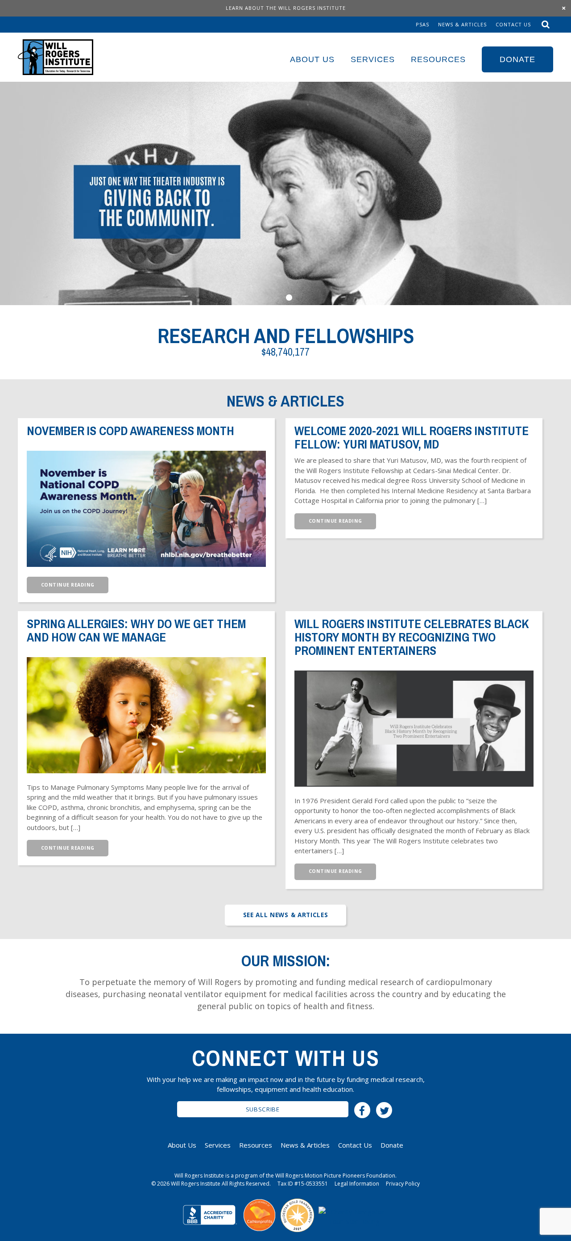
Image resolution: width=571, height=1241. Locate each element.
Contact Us (513, 24)
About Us (312, 59)
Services (373, 59)
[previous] (17, 193)
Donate (517, 59)
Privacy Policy (403, 1183)
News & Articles (462, 24)
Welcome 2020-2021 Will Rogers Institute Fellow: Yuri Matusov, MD (411, 437)
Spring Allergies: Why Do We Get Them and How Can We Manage (136, 630)
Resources (438, 59)
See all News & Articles (285, 915)
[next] (542, 193)
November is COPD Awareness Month (130, 430)
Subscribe (263, 1109)
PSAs (422, 24)
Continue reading (68, 585)
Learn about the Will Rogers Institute (286, 7)
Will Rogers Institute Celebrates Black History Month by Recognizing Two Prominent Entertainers (411, 637)
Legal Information (357, 1183)
